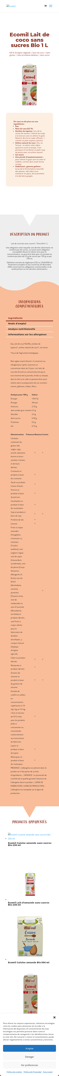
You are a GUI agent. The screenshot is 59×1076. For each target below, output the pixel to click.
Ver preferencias (29, 1065)
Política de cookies (14, 1072)
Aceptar (30, 1048)
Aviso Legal (47, 1072)
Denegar (29, 1056)
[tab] (29, 318)
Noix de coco (38, 52)
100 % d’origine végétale (19, 52)
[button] (54, 1017)
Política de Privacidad (32, 1072)
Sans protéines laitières (27, 55)
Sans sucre (44, 55)
